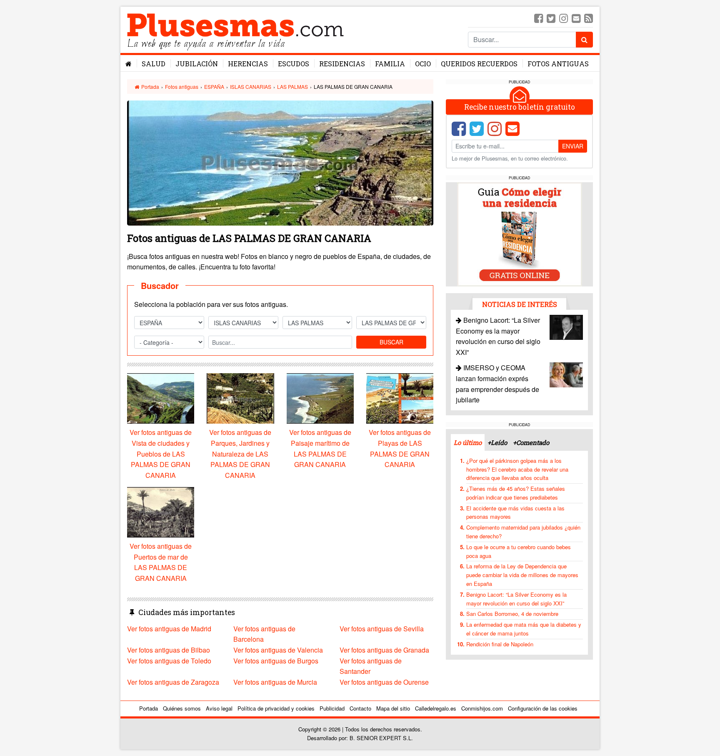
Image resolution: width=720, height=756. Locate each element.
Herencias (248, 63)
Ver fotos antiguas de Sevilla (382, 628)
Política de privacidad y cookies (276, 708)
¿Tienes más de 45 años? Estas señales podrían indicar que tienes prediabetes (515, 493)
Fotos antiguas (558, 63)
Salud (153, 63)
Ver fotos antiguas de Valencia (278, 650)
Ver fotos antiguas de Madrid (169, 628)
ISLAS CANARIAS (250, 86)
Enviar (572, 146)
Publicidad (332, 708)
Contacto (360, 708)
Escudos (293, 63)
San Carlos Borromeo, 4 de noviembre (512, 614)
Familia (390, 63)
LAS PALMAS (292, 86)
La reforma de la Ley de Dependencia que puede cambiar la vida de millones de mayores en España (522, 575)
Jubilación (196, 63)
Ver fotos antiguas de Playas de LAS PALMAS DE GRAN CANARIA (400, 448)
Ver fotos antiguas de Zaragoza (173, 682)
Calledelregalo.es (435, 708)
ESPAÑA (214, 86)
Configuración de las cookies (543, 708)
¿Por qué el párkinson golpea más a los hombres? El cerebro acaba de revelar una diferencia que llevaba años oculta (517, 469)
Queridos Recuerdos (479, 63)
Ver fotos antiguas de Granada (384, 650)
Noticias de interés (519, 304)
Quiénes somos (182, 708)
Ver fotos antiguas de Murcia (275, 682)
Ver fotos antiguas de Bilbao (168, 650)
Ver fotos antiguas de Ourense (384, 682)
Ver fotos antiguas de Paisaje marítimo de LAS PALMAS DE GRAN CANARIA (320, 448)
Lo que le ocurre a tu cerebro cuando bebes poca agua (518, 551)
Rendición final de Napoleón (499, 644)
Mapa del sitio (393, 708)
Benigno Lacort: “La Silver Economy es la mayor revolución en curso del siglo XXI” (516, 598)
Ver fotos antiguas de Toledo (169, 661)
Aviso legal (219, 708)
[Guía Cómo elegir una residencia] (519, 234)
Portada (149, 86)
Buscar (391, 342)
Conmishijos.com (482, 708)
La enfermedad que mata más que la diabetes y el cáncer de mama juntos (523, 628)
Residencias (342, 63)
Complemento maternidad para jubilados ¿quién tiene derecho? (523, 531)
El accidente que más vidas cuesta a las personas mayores (515, 512)
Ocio (423, 63)
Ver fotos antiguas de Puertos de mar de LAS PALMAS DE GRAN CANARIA (161, 562)
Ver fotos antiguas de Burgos (275, 661)
